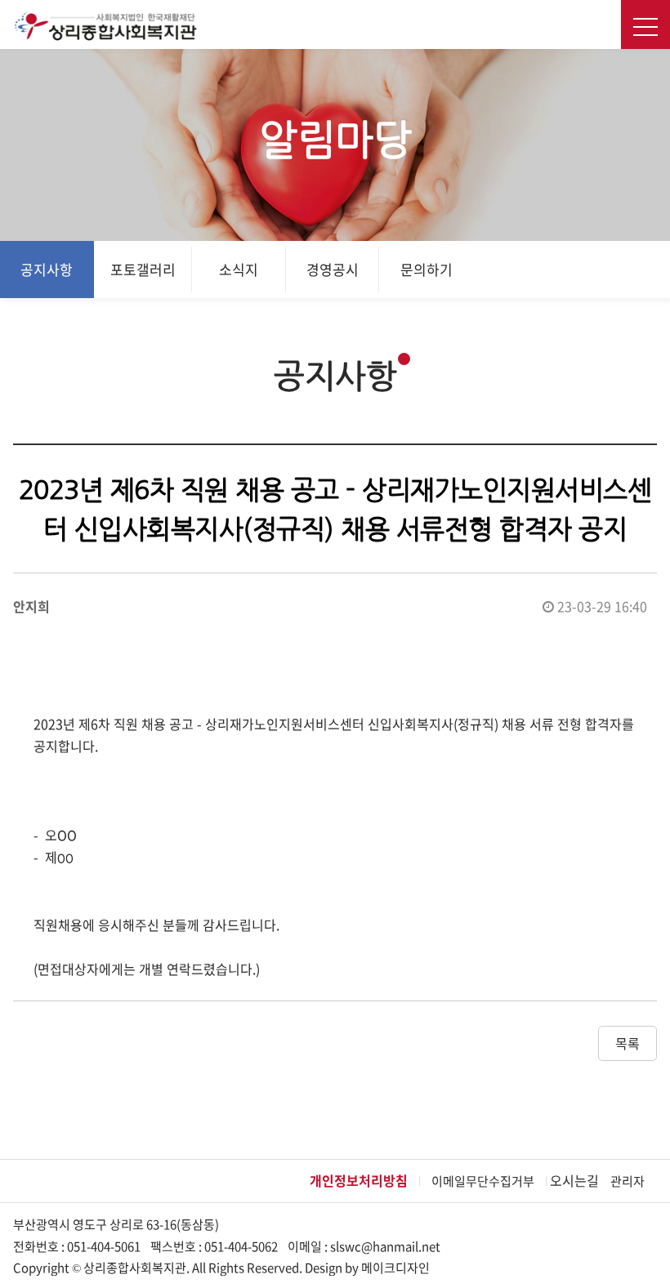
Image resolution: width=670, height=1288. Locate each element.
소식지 (238, 269)
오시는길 (574, 1180)
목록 (627, 1043)
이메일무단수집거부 (482, 1181)
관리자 (627, 1181)
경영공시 (332, 269)
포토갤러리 (143, 269)
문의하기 (426, 269)
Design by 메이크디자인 (367, 1268)
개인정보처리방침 (359, 1180)
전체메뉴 (645, 24)
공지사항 (46, 269)
